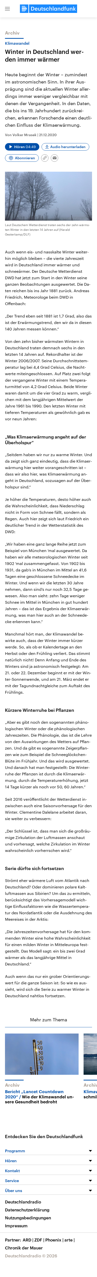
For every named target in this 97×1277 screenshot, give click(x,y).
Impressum (16, 1225)
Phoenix (54, 1239)
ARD (28, 1239)
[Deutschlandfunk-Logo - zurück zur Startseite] (48, 8)
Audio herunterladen (68, 147)
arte (69, 1239)
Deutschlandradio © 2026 (31, 1255)
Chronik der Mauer (24, 1247)
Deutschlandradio (23, 1201)
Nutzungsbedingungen (28, 1217)
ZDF (39, 1239)
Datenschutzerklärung (27, 1209)
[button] (7, 8)
